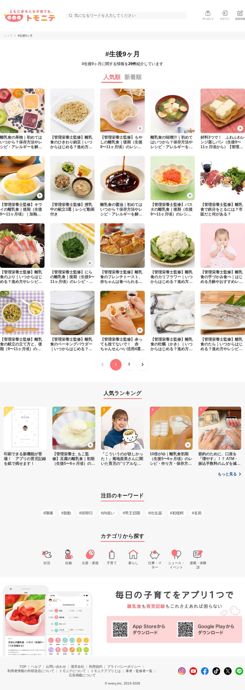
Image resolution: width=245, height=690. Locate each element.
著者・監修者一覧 (139, 671)
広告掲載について (82, 675)
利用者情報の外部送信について (30, 671)
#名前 (197, 513)
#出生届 (155, 513)
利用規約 (95, 666)
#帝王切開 (131, 513)
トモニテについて (72, 671)
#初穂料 (177, 513)
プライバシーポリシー (124, 666)
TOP (22, 666)
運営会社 (77, 666)
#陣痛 (48, 513)
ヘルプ (36, 666)
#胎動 (66, 513)
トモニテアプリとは (106, 671)
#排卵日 (86, 513)
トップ (8, 35)
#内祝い (108, 513)
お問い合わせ (56, 666)
